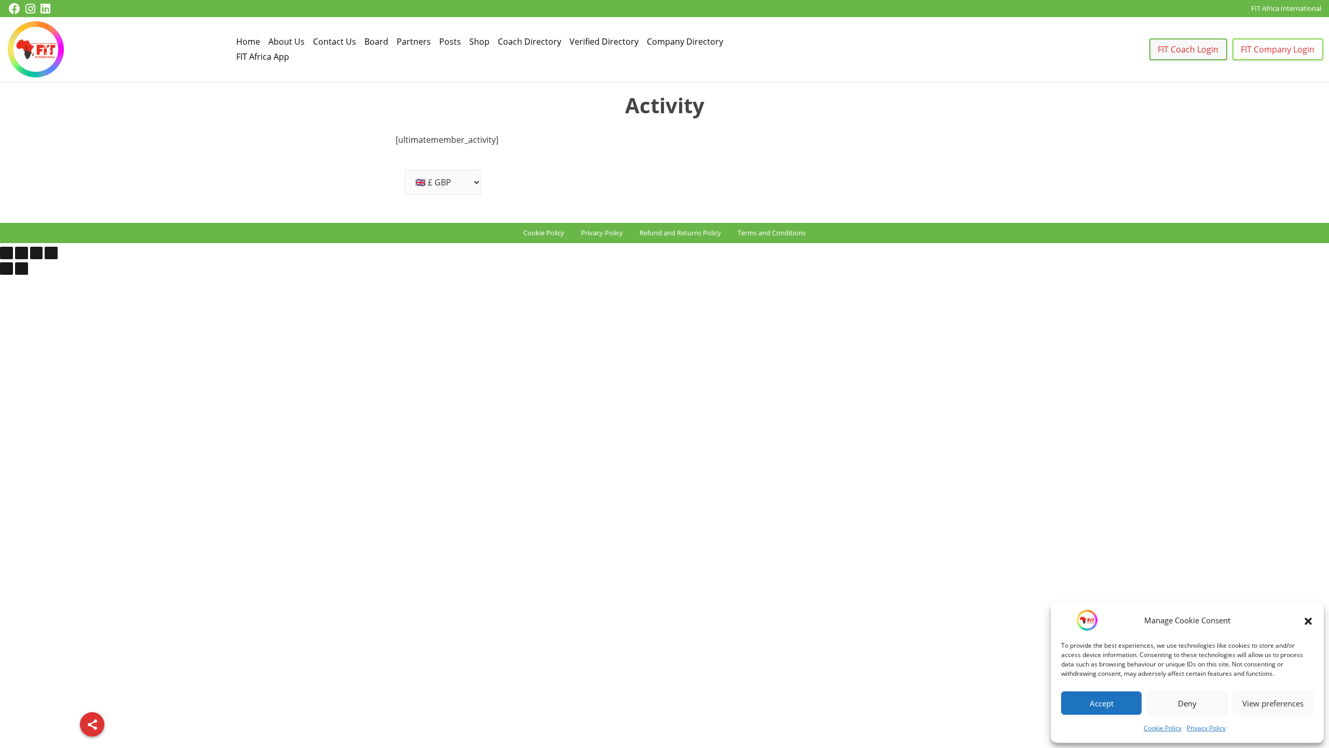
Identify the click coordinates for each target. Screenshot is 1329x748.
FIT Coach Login (1188, 49)
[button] (1308, 620)
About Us (286, 41)
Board (376, 41)
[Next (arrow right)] (21, 268)
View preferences (1273, 703)
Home (248, 41)
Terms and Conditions (772, 232)
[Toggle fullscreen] (21, 253)
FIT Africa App (262, 56)
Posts (450, 41)
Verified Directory (604, 41)
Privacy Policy (1206, 728)
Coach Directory (529, 41)
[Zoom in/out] (6, 253)
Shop (479, 41)
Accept (1102, 703)
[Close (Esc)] (51, 253)
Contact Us (334, 41)
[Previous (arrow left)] (6, 268)
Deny (1187, 703)
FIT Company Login (1277, 49)
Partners (414, 41)
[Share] (92, 724)
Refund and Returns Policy (680, 232)
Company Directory (685, 41)
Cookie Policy (1163, 728)
